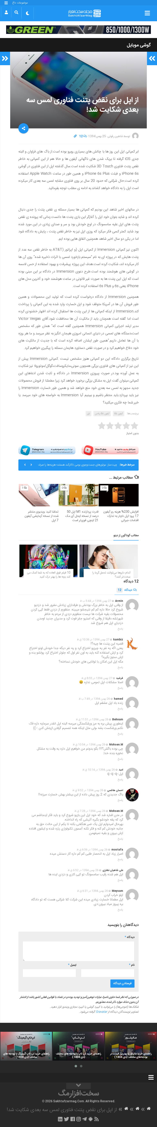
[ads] (78, 29)
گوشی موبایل (139, 45)
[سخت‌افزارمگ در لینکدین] (60, 1119)
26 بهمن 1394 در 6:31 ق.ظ (92, 891)
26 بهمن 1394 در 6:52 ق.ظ (83, 870)
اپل (88, 414)
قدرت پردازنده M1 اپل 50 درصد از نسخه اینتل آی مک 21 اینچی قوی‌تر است (82, 516)
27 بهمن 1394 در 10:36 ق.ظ (93, 639)
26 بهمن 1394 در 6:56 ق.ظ (92, 849)
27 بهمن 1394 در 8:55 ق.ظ (96, 678)
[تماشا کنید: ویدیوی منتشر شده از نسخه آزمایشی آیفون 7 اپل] (39, 495)
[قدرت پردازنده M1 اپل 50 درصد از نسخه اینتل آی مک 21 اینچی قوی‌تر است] (79, 495)
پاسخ (120, 629)
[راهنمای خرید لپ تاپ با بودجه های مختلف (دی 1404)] (78, 1046)
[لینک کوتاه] (75, 136)
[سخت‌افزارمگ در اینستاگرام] (78, 1119)
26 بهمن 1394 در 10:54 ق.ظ (89, 744)
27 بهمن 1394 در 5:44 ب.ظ (95, 601)
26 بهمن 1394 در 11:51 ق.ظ (92, 719)
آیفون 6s (118, 414)
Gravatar (101, 1011)
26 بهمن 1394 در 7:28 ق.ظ (89, 811)
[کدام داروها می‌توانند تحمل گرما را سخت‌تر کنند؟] (109, 561)
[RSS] (96, 1119)
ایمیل (72, 965)
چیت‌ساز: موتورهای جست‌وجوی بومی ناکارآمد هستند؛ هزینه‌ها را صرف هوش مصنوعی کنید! (77, 466)
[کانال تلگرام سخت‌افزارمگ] (84, 1119)
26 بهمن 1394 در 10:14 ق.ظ (98, 770)
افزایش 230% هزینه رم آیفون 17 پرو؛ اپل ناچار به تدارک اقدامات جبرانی (121, 516)
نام (132, 965)
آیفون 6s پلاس (102, 414)
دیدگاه (125, 590)
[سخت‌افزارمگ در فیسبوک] (73, 1119)
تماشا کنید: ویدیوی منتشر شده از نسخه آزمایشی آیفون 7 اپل (41, 516)
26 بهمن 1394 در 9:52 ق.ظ (87, 790)
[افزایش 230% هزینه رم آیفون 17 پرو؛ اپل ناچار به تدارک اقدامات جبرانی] (119, 495)
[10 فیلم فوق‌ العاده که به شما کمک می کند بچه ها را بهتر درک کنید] (48, 561)
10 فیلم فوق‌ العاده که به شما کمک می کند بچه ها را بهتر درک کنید (48, 574)
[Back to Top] (78, 1086)
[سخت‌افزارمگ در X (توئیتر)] (66, 1119)
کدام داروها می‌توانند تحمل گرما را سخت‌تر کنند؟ (111, 574)
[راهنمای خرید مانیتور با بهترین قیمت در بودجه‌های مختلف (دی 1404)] (131, 1046)
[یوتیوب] (110, 450)
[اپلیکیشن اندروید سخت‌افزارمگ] (90, 1119)
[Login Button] (6, 12)
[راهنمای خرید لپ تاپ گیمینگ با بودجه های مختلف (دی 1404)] (26, 1046)
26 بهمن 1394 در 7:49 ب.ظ (94, 699)
